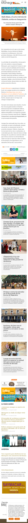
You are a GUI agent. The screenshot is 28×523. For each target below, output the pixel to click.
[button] (11, 149)
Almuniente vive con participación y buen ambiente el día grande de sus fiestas (13, 259)
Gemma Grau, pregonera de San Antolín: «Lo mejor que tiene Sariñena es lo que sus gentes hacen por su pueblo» (13, 225)
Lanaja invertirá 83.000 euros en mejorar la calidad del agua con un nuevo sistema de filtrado (13, 361)
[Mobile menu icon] (25, 2)
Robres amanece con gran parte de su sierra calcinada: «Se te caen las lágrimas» (13, 428)
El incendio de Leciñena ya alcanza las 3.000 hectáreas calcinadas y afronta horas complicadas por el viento (13, 421)
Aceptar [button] (17, 518)
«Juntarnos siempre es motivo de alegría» (13, 407)
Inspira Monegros (6, 88)
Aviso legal (5, 514)
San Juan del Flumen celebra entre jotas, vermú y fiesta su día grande (13, 189)
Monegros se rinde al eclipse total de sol (13, 413)
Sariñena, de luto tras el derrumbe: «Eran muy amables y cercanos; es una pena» (13, 328)
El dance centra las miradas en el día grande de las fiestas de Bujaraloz (13, 293)
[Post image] (14, 178)
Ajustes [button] (11, 518)
